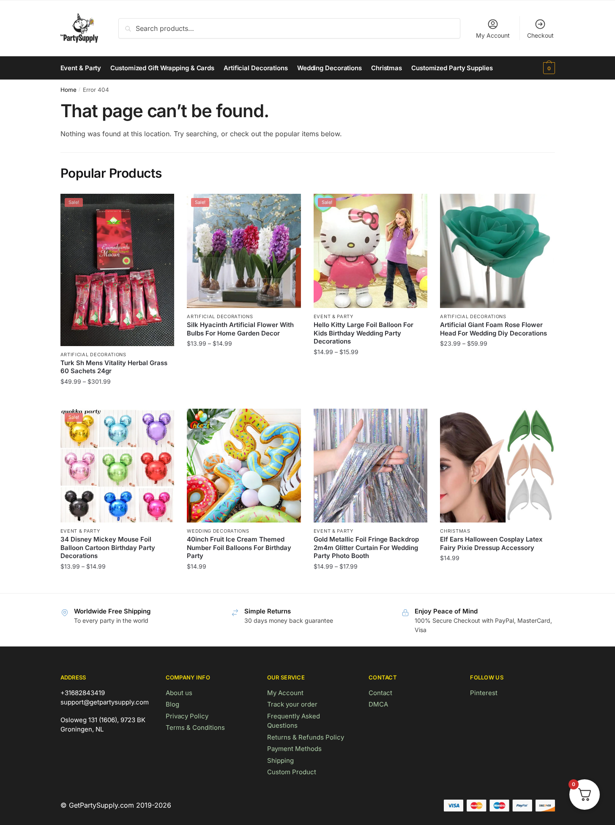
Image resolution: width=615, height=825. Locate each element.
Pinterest (483, 693)
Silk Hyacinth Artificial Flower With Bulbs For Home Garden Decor (240, 329)
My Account (493, 35)
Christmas (455, 531)
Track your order (292, 704)
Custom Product (291, 772)
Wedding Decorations (218, 531)
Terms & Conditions (195, 727)
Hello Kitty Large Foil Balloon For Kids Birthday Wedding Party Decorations (363, 333)
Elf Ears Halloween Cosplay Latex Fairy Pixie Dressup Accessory (491, 543)
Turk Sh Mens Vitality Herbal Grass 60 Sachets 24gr (113, 367)
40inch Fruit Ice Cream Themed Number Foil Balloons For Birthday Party (239, 547)
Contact (380, 693)
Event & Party (333, 316)
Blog (172, 704)
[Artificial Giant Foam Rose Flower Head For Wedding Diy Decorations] (497, 251)
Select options (117, 398)
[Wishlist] (161, 206)
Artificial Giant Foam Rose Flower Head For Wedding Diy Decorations (493, 329)
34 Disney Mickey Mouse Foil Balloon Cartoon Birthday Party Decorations (107, 547)
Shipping (280, 760)
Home (68, 89)
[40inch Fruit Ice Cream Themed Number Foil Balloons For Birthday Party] (244, 466)
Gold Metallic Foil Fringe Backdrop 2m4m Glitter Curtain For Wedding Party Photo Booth (366, 547)
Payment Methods (294, 749)
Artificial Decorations (93, 355)
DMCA (378, 704)
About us (179, 693)
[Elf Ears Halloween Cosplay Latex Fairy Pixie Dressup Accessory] (497, 466)
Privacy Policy (187, 716)
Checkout (540, 35)
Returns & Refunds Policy (305, 737)
